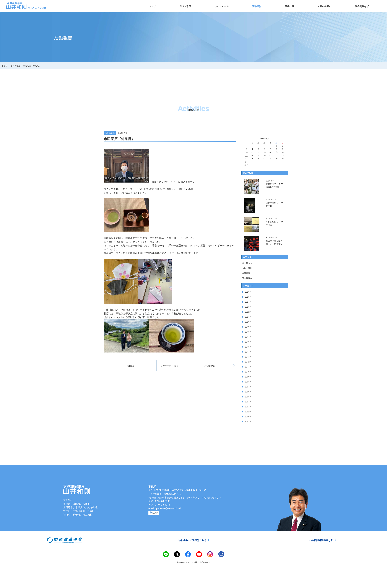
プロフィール (221, 6)
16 (282, 152)
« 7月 (246, 164)
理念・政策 (185, 6)
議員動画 (246, 273)
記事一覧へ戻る (169, 365)
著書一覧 (289, 6)
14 (270, 152)
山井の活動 (247, 268)
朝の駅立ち (247, 263)
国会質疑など (362, 6)
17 (246, 155)
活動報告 (256, 6)
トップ (152, 6)
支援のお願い (324, 6)
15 (276, 152)
